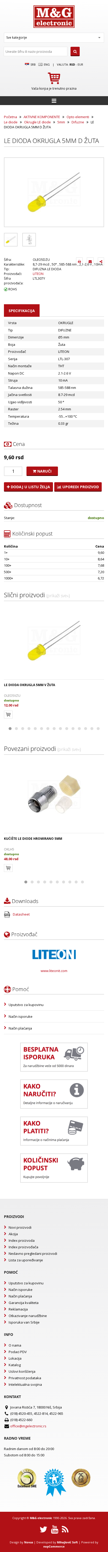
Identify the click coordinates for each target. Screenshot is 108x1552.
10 (66, 728)
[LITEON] (54, 954)
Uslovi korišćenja (22, 1371)
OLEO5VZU (12, 695)
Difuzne (78, 122)
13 (85, 728)
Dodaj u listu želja (30, 486)
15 (98, 728)
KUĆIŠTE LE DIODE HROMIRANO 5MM (33, 838)
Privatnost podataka (25, 1378)
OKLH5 (9, 849)
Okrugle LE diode (37, 122)
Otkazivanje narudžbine (28, 1315)
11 (72, 728)
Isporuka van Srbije (24, 1322)
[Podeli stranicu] (101, 261)
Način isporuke (21, 1016)
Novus (28, 1542)
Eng (46, 64)
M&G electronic (41, 1518)
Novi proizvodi (20, 1227)
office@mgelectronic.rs (28, 1426)
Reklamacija (18, 1309)
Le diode (11, 122)
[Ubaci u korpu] (8, 714)
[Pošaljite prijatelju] (90, 261)
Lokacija (15, 1358)
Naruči (44, 471)
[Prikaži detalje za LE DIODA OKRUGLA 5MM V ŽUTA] (54, 640)
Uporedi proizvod (80, 486)
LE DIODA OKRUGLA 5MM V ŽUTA (29, 685)
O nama (15, 1345)
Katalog (15, 1365)
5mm (61, 122)
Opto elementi (78, 116)
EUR (80, 64)
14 (91, 728)
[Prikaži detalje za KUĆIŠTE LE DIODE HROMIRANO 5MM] (54, 794)
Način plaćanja (20, 1028)
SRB (33, 64)
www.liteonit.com (54, 970)
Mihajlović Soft (67, 1542)
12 (79, 728)
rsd (72, 64)
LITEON (38, 274)
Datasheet (21, 914)
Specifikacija (22, 310)
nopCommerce (54, 1546)
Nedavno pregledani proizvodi (33, 1253)
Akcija (13, 1234)
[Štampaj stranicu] (79, 261)
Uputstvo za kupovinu (26, 1004)
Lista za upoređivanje (26, 1260)
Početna (10, 116)
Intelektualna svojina (25, 1384)
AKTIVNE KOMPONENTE (42, 116)
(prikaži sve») (58, 596)
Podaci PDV (18, 1351)
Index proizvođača (23, 1247)
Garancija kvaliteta (24, 1302)
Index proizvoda (22, 1240)
